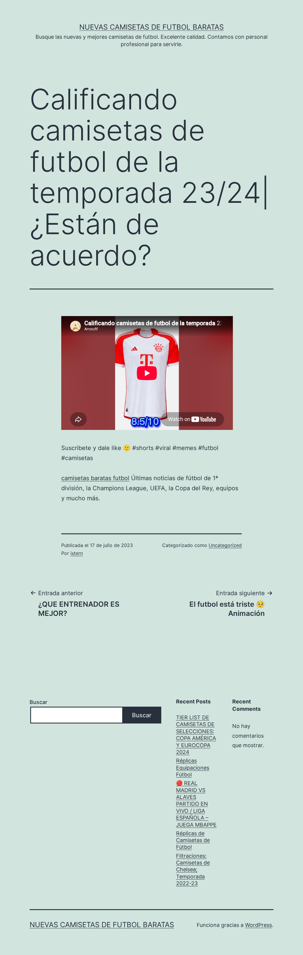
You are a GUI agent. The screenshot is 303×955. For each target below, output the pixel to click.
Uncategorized (225, 545)
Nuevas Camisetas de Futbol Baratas (151, 27)
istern (76, 553)
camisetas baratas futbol (95, 478)
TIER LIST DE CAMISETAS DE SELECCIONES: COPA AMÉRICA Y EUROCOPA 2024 (196, 734)
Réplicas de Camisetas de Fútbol (193, 840)
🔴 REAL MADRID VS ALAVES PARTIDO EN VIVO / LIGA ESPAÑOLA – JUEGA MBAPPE (196, 804)
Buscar (38, 702)
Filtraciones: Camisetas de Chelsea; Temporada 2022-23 (193, 870)
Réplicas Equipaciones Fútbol (192, 767)
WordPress (258, 925)
